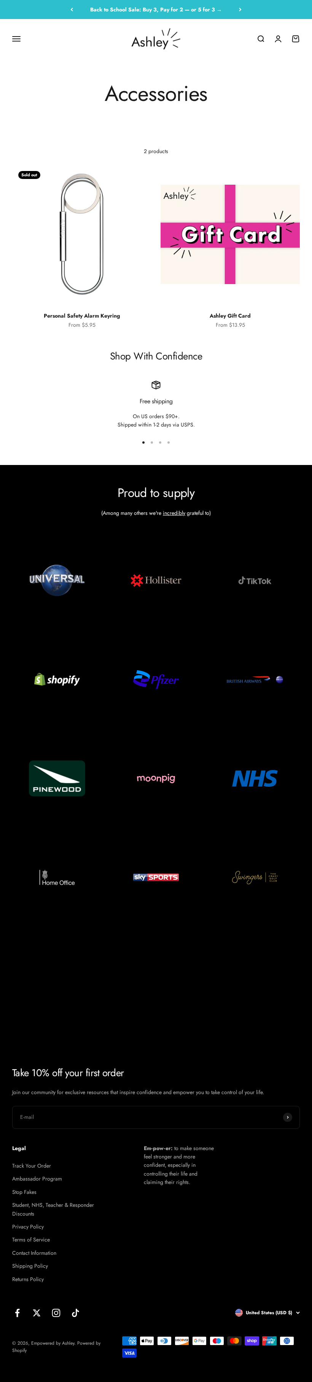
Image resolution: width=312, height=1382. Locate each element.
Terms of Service (31, 1239)
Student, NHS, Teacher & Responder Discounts (53, 1209)
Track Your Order (31, 1166)
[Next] (240, 9)
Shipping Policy (30, 1266)
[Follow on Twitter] (37, 1313)
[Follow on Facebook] (17, 1313)
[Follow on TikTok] (75, 1313)
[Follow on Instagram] (56, 1313)
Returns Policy (28, 1279)
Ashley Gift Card (230, 316)
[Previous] (71, 9)
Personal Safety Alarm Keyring (82, 316)
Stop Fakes (24, 1192)
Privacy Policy (28, 1226)
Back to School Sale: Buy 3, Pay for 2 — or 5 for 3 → (156, 9)
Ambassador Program (37, 1178)
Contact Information (34, 1253)
